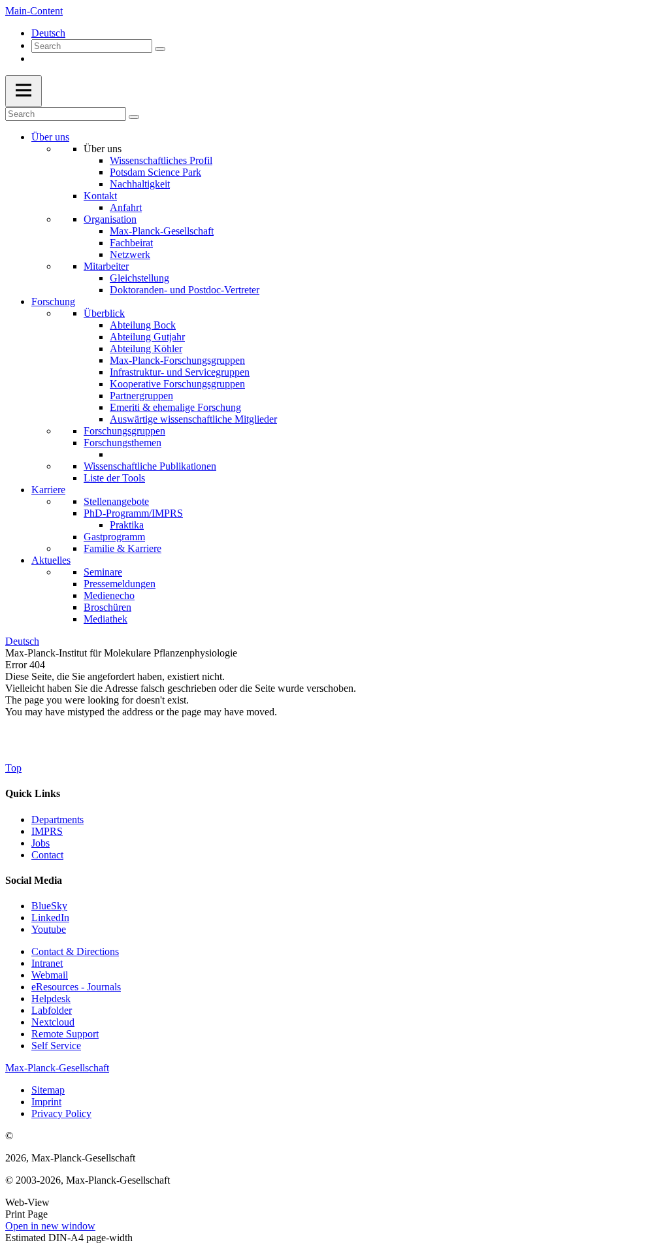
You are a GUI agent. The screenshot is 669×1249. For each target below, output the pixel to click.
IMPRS (47, 831)
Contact (47, 854)
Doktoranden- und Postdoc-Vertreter (184, 289)
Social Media (33, 880)
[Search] (160, 49)
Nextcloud (52, 1022)
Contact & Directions (75, 951)
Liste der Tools (114, 477)
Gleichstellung (139, 278)
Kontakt (100, 195)
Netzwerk (130, 254)
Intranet (47, 963)
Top (13, 767)
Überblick (104, 313)
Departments (57, 819)
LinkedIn (50, 917)
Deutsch (48, 33)
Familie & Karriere (122, 548)
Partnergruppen (141, 395)
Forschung (53, 301)
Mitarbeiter (106, 266)
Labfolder (51, 1010)
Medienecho (109, 595)
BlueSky (49, 905)
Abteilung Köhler (146, 348)
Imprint (46, 1101)
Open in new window (50, 1225)
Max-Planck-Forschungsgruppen (177, 360)
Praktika (127, 524)
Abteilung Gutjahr (147, 336)
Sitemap (48, 1089)
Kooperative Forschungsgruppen (177, 383)
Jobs (40, 843)
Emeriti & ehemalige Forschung (175, 407)
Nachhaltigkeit (140, 183)
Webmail (49, 975)
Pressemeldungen (119, 583)
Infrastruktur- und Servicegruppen (180, 372)
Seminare (103, 571)
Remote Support (65, 1033)
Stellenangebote (116, 501)
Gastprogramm (114, 536)
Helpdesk (51, 998)
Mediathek (105, 618)
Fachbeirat (131, 242)
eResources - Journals (76, 986)
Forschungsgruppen (124, 430)
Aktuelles (51, 560)
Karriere (48, 489)
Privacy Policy (61, 1113)
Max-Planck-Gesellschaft (162, 230)
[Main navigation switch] (23, 91)
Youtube (48, 929)
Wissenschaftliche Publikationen (150, 466)
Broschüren (107, 607)
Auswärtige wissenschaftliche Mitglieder (193, 419)
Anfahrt (126, 207)
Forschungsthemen (122, 442)
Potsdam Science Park (155, 172)
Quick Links (32, 793)
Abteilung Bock (143, 325)
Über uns (50, 136)
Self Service (56, 1045)
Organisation (110, 219)
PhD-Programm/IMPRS (133, 513)
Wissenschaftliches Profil (161, 160)
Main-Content (34, 10)
